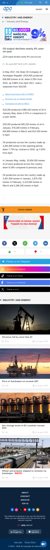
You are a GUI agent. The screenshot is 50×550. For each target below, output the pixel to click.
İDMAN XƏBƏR (25, 210)
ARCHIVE (25, 500)
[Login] (46, 2)
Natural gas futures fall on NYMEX (19, 94)
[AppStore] (33, 531)
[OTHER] (46, 9)
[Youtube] (25, 510)
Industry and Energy (17, 21)
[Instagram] (16, 510)
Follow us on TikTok (15, 276)
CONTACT (25, 496)
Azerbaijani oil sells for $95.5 (17, 104)
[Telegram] (29, 510)
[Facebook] (12, 510)
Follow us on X (13, 289)
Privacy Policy (30, 542)
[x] (20, 510)
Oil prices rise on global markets (18, 99)
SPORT (39, 9)
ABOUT (25, 492)
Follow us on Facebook (16, 283)
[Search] (40, 3)
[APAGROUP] (25, 525)
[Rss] (37, 510)
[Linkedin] (33, 510)
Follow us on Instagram (16, 269)
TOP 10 (25, 503)
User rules (18, 542)
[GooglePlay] (16, 531)
